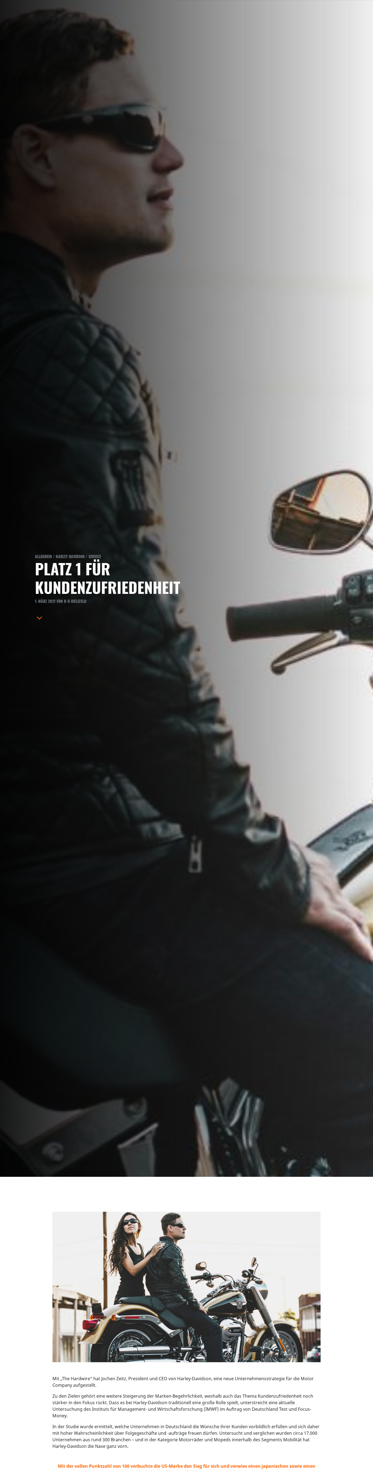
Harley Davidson (70, 556)
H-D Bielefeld (75, 601)
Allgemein (43, 556)
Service (94, 556)
